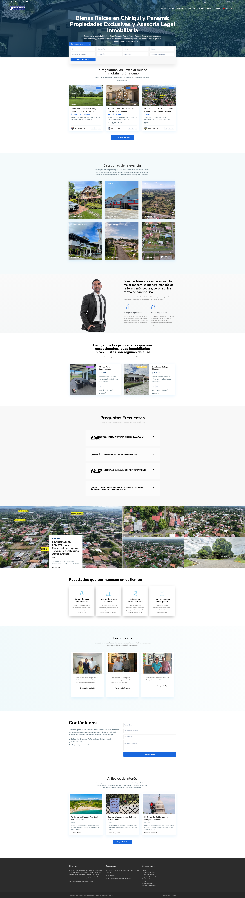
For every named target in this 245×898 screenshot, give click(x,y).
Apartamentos (146, 879)
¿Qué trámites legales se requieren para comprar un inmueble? (118, 471)
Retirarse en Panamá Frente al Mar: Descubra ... (84, 818)
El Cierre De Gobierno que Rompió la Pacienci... (156, 818)
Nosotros (210, 8)
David (110, 104)
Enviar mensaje (150, 754)
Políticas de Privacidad (169, 895)
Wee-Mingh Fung (80, 128)
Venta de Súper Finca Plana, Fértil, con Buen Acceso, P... (83, 110)
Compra (163, 8)
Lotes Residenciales (148, 875)
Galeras (110, 183)
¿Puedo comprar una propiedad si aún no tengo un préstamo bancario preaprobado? (117, 488)
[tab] (122, 437)
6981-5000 (111, 875)
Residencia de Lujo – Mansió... (160, 368)
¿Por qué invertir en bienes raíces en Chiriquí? (114, 454)
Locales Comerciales (78, 224)
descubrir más (56, 567)
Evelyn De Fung (115, 128)
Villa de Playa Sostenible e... (105, 368)
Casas (72, 183)
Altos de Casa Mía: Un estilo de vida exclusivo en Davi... (122, 110)
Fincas (145, 183)
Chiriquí (192, 8)
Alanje (74, 104)
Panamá (201, 8)
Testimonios (122, 638)
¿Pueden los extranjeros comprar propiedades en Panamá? (117, 438)
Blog (218, 8)
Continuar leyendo (76, 833)
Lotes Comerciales (150, 224)
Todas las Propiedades (149, 885)
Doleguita (149, 104)
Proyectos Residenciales (117, 224)
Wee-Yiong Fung (153, 128)
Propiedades (181, 8)
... (92, 119)
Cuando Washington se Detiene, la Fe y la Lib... (122, 818)
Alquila (171, 8)
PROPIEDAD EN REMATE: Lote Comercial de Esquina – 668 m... (158, 110)
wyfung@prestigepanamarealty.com (119, 878)
